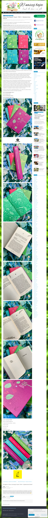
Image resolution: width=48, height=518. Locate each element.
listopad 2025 (35, 187)
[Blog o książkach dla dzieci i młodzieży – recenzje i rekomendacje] (3, 12)
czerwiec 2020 (35, 263)
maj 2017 (35, 306)
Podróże (9, 12)
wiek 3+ (35, 97)
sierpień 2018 (35, 289)
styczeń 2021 (35, 255)
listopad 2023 (35, 215)
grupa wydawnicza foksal (7, 20)
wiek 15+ (9, 15)
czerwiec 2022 (35, 235)
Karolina (8, 496)
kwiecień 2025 (35, 195)
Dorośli (35, 78)
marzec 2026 (35, 182)
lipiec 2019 (35, 276)
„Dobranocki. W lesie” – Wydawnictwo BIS (42, 169)
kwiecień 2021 (35, 251)
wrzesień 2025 (35, 189)
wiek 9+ (12, 15)
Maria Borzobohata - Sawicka (19, 20)
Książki (6, 12)
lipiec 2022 (35, 234)
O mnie (19, 12)
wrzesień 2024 (35, 203)
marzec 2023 (35, 224)
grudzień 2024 (35, 200)
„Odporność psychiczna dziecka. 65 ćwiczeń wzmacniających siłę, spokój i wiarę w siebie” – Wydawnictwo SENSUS (39, 157)
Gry (34, 80)
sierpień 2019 (35, 275)
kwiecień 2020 (35, 265)
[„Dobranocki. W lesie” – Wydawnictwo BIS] (36, 168)
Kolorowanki (35, 81)
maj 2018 (35, 292)
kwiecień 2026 (35, 181)
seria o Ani (23, 20)
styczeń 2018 (35, 297)
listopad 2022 (35, 229)
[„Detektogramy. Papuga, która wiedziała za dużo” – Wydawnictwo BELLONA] (36, 126)
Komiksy (35, 82)
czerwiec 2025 (35, 193)
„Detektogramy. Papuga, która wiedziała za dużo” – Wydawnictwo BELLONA (41, 128)
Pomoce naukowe (36, 88)
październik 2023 (36, 216)
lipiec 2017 (35, 304)
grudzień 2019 (35, 270)
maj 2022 (35, 236)
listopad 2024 (35, 201)
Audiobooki (35, 74)
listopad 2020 (35, 257)
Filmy (34, 79)
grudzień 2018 (35, 284)
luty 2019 (35, 282)
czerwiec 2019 (35, 277)
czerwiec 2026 (35, 179)
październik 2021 (36, 244)
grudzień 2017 (35, 298)
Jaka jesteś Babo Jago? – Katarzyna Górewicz (25, 481)
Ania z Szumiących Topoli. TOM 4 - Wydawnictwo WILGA (17, 19)
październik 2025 (36, 188)
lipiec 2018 (35, 290)
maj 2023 (35, 222)
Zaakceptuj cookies (31, 514)
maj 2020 (35, 264)
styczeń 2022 (35, 241)
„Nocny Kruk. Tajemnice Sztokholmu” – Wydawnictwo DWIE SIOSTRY (42, 134)
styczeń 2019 (35, 283)
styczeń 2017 (35, 311)
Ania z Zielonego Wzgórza (26, 19)
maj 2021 (35, 250)
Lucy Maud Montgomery (13, 20)
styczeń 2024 (35, 213)
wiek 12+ (7, 15)
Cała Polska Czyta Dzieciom (37, 75)
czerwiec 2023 (35, 221)
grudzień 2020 (35, 256)
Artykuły (12, 12)
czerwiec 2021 (35, 249)
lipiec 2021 (35, 248)
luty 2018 (35, 296)
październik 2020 (36, 258)
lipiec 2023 (35, 220)
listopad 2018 (35, 285)
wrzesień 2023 (35, 217)
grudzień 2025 (35, 186)
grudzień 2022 (35, 228)
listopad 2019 (35, 271)
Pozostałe (35, 89)
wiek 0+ (35, 94)
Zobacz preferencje (44, 514)
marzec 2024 (35, 210)
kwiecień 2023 (35, 223)
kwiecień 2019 (35, 279)
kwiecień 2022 (35, 237)
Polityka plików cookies (37, 516)
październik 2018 (36, 286)
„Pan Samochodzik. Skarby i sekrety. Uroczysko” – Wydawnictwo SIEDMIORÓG (41, 163)
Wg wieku (35, 93)
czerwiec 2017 (35, 305)
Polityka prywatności (11, 510)
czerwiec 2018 (35, 291)
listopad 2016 (35, 313)
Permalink (8, 488)
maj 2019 (35, 278)
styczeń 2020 (35, 269)
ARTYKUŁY (35, 73)
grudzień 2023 (35, 214)
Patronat (15, 12)
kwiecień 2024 (35, 209)
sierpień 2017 (35, 303)
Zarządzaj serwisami (31, 512)
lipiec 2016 (35, 317)
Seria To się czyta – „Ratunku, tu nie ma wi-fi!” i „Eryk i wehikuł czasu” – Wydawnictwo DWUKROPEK (39, 116)
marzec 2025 (35, 196)
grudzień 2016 (35, 312)
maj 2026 (35, 180)
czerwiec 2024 (35, 207)
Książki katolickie (36, 85)
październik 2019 (36, 272)
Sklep (21, 12)
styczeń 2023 (35, 227)
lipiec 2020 (35, 262)
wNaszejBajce (8, 19)
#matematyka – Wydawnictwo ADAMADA (9, 481)
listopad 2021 (35, 243)
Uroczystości (35, 92)
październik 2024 (36, 202)
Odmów (38, 514)
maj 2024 (35, 208)
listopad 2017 (35, 299)
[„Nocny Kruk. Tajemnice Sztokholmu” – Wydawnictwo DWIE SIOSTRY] (36, 132)
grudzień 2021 (35, 242)
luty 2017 (35, 310)
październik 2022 (36, 230)
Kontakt (24, 12)
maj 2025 (35, 194)
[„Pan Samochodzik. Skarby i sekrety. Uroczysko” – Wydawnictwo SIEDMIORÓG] (36, 161)
